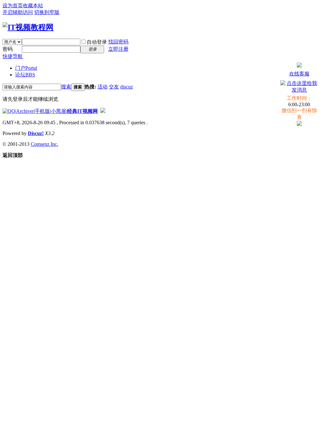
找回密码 (118, 41)
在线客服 (299, 73)
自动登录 (97, 42)
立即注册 (118, 49)
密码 (8, 49)
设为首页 (13, 5)
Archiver (25, 111)
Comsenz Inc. (44, 144)
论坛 (25, 74)
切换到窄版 (46, 12)
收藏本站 (33, 5)
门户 (26, 68)
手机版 (42, 111)
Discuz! (36, 133)
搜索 (66, 86)
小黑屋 (58, 111)
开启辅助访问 (18, 12)
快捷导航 (13, 56)
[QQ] (9, 111)
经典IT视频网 (82, 111)
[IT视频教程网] (28, 27)
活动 (102, 86)
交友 (114, 86)
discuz (126, 86)
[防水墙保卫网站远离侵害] (102, 111)
